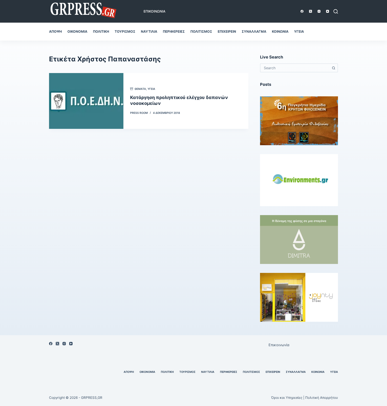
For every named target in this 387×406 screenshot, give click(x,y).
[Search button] (333, 68)
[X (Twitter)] (310, 11)
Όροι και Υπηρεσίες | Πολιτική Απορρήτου (304, 397)
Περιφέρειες (174, 31)
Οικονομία (77, 31)
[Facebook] (302, 11)
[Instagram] (319, 11)
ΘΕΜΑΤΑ (140, 89)
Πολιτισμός (201, 31)
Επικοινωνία (155, 11)
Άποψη (55, 31)
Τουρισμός (125, 31)
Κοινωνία (280, 31)
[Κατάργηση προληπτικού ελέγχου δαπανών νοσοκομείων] (86, 101)
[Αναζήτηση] (335, 11)
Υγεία (299, 31)
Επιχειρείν (227, 31)
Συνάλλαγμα (254, 31)
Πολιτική (101, 31)
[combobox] (294, 67)
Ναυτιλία (149, 31)
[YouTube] (327, 11)
